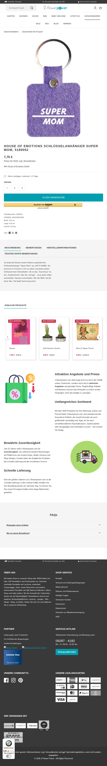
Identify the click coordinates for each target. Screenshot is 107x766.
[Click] (55, 8)
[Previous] (7, 337)
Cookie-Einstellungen (12, 643)
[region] (53, 88)
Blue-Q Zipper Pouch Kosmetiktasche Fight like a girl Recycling (87, 348)
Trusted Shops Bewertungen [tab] (21, 253)
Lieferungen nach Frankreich (16, 635)
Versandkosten (51, 752)
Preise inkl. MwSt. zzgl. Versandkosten (20, 161)
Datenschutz (61, 608)
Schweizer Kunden (63, 599)
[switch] (8, 756)
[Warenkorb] (100, 8)
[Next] (99, 337)
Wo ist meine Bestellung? (20, 533)
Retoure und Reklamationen (67, 591)
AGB (57, 616)
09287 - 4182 (65, 641)
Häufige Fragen (62, 595)
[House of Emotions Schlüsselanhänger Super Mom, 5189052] (53, 88)
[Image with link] (28, 388)
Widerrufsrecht (62, 587)
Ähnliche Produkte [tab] (16, 305)
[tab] (12, 248)
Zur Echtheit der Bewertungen (16, 639)
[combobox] (16, 8)
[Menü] (13, 740)
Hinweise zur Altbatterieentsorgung (70, 612)
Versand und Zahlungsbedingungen (70, 583)
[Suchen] (32, 8)
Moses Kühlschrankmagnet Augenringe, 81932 (21, 348)
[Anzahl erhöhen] (22, 188)
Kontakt (59, 578)
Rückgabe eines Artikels (20, 525)
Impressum (60, 604)
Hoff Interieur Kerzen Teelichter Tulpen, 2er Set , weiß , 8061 (54, 348)
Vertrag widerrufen (68, 652)
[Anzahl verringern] (7, 188)
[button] (53, 206)
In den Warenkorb (53, 197)
